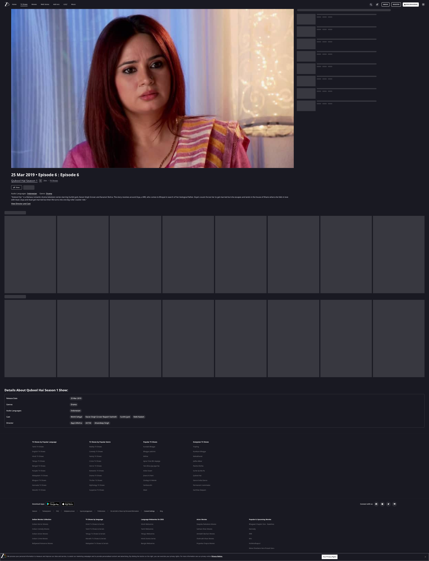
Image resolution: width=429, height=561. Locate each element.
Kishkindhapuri (255, 543)
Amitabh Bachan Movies (206, 534)
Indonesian (32, 193)
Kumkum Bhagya (199, 451)
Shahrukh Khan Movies (205, 538)
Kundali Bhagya (149, 447)
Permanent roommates (201, 485)
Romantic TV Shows (96, 471)
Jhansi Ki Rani (148, 475)
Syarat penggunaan (86, 511)
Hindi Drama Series (148, 538)
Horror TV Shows (95, 466)
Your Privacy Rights (329, 557)
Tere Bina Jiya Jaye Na (151, 466)
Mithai (145, 456)
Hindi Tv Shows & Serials (95, 524)
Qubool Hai (197, 475)
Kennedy (252, 529)
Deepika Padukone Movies (206, 524)
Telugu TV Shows (38, 461)
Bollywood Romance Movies (42, 543)
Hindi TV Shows (38, 456)
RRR (250, 534)
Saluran (34, 511)
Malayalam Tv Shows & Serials (97, 543)
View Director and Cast (21, 203)
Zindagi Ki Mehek (149, 480)
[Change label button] (377, 5)
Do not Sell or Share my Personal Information (125, 511)
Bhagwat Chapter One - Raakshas (261, 524)
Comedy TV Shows (96, 451)
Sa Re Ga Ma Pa (199, 471)
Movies (34, 4)
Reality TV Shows (95, 447)
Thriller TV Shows (95, 480)
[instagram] (382, 504)
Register (396, 4)
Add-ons (56, 4)
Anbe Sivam (147, 471)
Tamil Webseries (147, 529)
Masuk (385, 4)
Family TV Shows (95, 456)
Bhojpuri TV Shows (39, 480)
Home (14, 4)
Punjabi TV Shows (38, 471)
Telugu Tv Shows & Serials (95, 534)
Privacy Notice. (217, 556)
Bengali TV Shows (38, 466)
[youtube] (394, 504)
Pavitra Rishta (198, 466)
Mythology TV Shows (97, 485)
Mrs (250, 538)
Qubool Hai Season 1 (24, 181)
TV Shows (24, 4)
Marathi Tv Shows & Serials (96, 538)
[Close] (425, 556)
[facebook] (376, 504)
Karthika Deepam (199, 490)
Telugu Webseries (147, 534)
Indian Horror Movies (40, 524)
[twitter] (388, 504)
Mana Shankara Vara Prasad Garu (261, 548)
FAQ (57, 511)
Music (73, 4)
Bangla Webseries (148, 543)
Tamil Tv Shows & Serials (95, 529)
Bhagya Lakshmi (149, 451)
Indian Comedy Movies (40, 529)
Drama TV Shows (95, 475)
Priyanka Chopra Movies (206, 543)
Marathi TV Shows (39, 490)
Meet (145, 490)
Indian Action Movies (40, 534)
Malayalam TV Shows (40, 475)
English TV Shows (38, 451)
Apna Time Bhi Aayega (151, 461)
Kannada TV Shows (39, 485)
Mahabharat (197, 456)
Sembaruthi (147, 485)
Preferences (101, 511)
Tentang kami (46, 511)
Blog (161, 511)
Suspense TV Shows (96, 490)
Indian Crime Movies (40, 538)
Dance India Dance (200, 480)
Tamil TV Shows (38, 447)
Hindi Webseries (147, 524)
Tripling (196, 447)
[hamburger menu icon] (423, 4)
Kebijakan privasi (69, 511)
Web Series (45, 4)
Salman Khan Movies (204, 529)
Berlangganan (411, 4)
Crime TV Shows (95, 461)
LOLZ (65, 4)
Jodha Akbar (197, 461)
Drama (49, 193)
